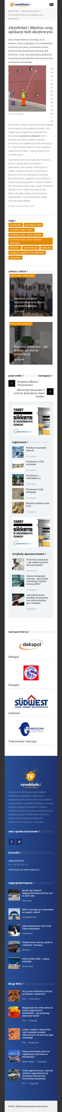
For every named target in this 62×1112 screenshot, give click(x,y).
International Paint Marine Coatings (26, 241)
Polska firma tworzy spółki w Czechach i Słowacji (37, 943)
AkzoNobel (16, 225)
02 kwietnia (27, 933)
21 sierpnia (31, 456)
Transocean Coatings (22, 741)
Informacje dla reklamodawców (23, 869)
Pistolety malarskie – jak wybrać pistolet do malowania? (31, 350)
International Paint (21, 230)
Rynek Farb (13, 11)
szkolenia (15, 257)
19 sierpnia (31, 484)
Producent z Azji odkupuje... (34, 490)
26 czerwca (31, 570)
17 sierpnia (31, 511)
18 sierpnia (31, 498)
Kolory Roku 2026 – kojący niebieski (35, 960)
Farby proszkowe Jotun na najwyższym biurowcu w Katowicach (36, 1054)
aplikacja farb (33, 225)
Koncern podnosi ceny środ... (37, 504)
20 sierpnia (31, 470)
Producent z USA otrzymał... (35, 463)
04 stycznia (34, 1042)
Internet (15, 248)
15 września (34, 998)
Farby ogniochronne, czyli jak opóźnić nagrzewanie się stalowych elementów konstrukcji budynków (37, 1074)
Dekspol (13, 657)
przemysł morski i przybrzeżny (27, 253)
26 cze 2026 (19, 359)
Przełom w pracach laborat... (36, 449)
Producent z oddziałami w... (34, 477)
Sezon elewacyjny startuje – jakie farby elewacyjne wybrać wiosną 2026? (37, 580)
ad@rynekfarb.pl (16, 860)
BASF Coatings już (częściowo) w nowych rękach (37, 911)
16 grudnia (41, 1061)
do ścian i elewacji (21, 324)
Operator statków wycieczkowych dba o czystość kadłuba (29, 302)
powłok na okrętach (30, 135)
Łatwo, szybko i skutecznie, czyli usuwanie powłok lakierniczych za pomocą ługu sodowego (37, 1033)
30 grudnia (27, 900)
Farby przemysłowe (30, 11)
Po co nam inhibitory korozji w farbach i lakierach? (37, 992)
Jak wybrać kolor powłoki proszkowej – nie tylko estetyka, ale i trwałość (38, 599)
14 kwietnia (31, 609)
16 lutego (33, 1020)
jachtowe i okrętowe (22, 276)
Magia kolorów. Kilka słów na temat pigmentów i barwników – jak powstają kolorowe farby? (37, 1011)
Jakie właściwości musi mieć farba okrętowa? (36, 927)
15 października (29, 917)
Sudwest (14, 713)
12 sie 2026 (19, 311)
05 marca (26, 949)
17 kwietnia (31, 589)
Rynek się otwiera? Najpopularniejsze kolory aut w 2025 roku (37, 893)
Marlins (46, 248)
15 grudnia (33, 1083)
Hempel (13, 685)
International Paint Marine (26, 235)
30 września (27, 966)
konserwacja (31, 248)
